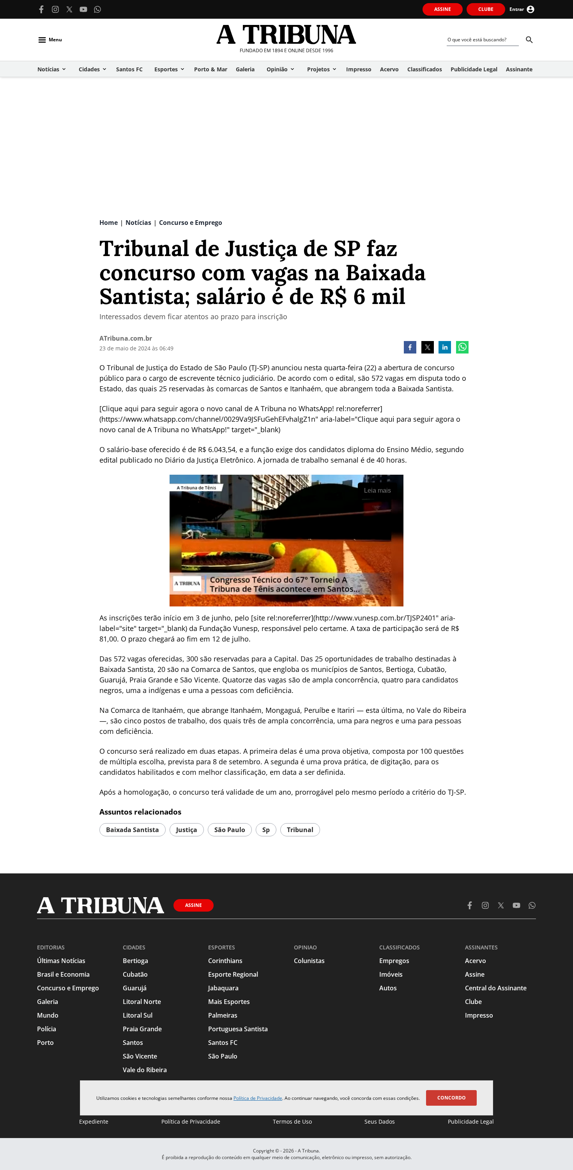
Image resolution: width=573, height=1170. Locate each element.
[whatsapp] (462, 348)
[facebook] (410, 348)
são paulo (229, 829)
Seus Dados (379, 1121)
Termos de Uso (292, 1121)
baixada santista (132, 829)
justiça (186, 829)
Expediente (93, 1121)
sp (266, 829)
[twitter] (427, 348)
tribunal (300, 829)
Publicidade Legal (471, 1121)
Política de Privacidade (257, 1098)
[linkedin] (445, 348)
